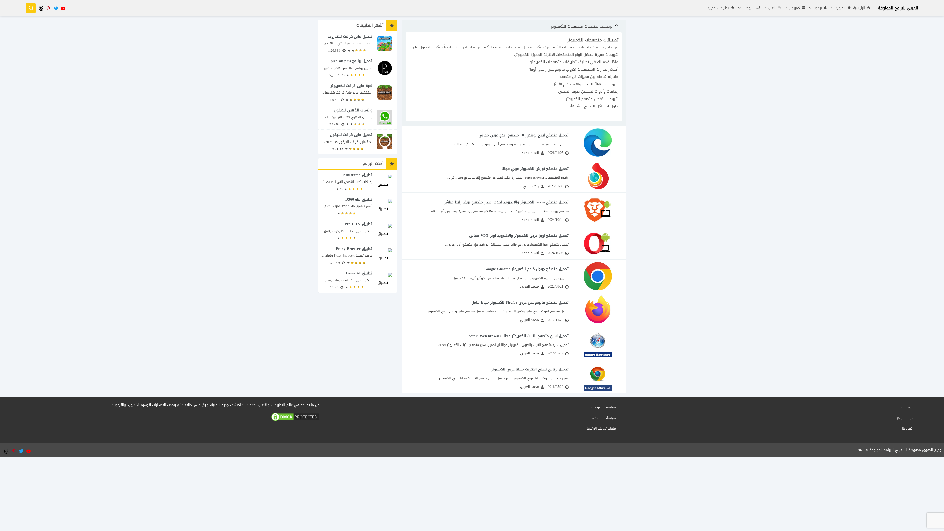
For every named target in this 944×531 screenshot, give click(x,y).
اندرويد (840, 8)
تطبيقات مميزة (718, 8)
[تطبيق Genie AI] (357, 280)
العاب (771, 8)
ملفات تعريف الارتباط (601, 429)
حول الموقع (905, 418)
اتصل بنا (907, 429)
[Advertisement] (472, 491)
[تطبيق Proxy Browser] (357, 255)
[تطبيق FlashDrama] (357, 182)
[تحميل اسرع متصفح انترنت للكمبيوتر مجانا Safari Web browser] (514, 343)
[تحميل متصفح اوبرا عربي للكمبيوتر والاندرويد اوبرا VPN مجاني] (514, 242)
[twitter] (55, 8)
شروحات (747, 8)
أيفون (817, 8)
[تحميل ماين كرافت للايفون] (357, 142)
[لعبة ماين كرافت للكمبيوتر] (357, 92)
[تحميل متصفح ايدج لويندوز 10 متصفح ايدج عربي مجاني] (514, 142)
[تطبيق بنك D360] (357, 206)
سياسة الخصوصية (603, 407)
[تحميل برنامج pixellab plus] (357, 68)
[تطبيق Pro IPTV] (357, 231)
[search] (31, 8)
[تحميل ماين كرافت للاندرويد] (357, 43)
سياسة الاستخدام (604, 418)
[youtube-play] (63, 8)
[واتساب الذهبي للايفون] (357, 117)
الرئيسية (859, 8)
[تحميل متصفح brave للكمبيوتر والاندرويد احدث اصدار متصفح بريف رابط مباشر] (514, 209)
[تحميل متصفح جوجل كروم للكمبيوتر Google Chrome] (514, 276)
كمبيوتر (794, 8)
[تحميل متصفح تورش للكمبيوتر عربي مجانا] (514, 175)
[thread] (41, 8)
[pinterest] (48, 8)
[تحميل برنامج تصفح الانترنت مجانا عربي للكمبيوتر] (514, 376)
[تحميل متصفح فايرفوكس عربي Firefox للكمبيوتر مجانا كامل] (514, 309)
